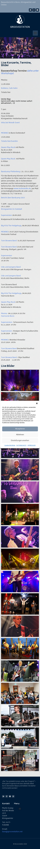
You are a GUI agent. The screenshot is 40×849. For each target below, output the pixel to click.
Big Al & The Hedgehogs (11, 225)
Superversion (6, 215)
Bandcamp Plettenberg (10, 171)
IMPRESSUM (32, 445)
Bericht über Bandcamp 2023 (13, 197)
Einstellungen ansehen (20, 440)
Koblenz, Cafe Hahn (9, 88)
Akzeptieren (20, 428)
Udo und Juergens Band (11, 267)
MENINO (4, 133)
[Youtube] (37, 10)
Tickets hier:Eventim (9, 141)
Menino (4, 313)
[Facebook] (30, 10)
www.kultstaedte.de (22, 188)
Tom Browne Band (9, 240)
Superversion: (6, 322)
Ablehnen (20, 434)
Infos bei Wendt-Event (10, 122)
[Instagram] (33, 10)
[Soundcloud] (3, 796)
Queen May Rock (8, 147)
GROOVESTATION (20, 27)
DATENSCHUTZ (21, 445)
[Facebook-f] (6, 796)
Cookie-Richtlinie (9, 445)
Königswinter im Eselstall (11, 209)
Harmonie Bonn (7, 316)
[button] (37, 403)
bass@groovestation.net (12, 831)
